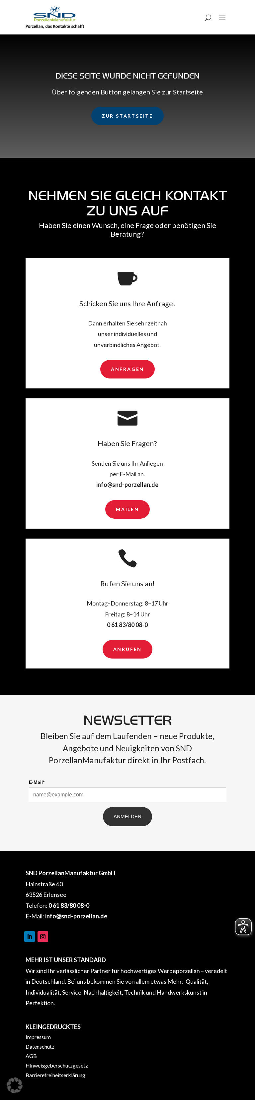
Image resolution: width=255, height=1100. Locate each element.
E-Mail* (36, 782)
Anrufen (127, 649)
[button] (14, 1085)
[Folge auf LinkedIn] (29, 936)
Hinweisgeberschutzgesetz (57, 1065)
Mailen (127, 509)
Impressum (38, 1037)
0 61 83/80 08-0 (127, 624)
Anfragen (127, 369)
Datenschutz (40, 1046)
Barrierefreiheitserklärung (55, 1075)
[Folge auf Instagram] (43, 936)
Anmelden (127, 816)
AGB (31, 1056)
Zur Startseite (127, 116)
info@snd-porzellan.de (127, 484)
